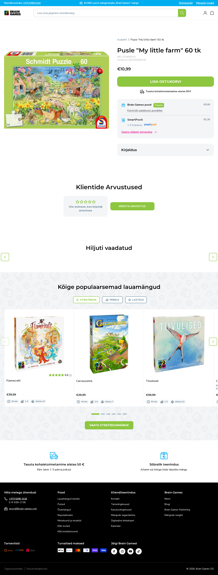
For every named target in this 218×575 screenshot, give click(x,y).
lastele (138, 299)
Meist (167, 498)
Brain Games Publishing (177, 509)
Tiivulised (152, 381)
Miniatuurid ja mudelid (69, 520)
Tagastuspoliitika (13, 569)
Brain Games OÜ (205, 568)
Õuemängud (64, 509)
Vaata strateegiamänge (109, 425)
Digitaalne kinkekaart (122, 520)
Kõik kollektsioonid (68, 531)
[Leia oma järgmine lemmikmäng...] (182, 13)
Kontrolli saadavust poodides (145, 110)
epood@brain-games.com (23, 508)
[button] (213, 342)
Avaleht (122, 40)
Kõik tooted (64, 526)
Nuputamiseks (65, 515)
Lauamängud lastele (69, 498)
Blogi (167, 504)
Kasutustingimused (121, 509)
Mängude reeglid (205, 3)
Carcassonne (84, 381)
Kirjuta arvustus (132, 206)
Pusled (61, 504)
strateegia (88, 299)
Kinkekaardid (185, 3)
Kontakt (115, 498)
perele (114, 299)
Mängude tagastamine (123, 515)
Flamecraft (13, 380)
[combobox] (110, 13)
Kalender (116, 526)
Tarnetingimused (120, 504)
